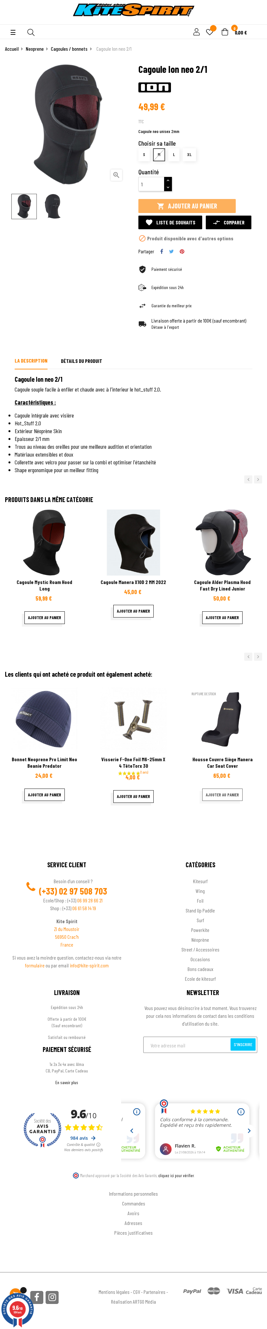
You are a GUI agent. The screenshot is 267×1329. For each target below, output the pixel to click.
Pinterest (182, 251)
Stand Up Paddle (200, 910)
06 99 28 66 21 (90, 900)
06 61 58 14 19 (84, 908)
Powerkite (200, 930)
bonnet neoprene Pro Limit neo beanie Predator (44, 762)
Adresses (133, 1223)
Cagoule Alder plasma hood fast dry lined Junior (222, 585)
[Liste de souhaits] (209, 33)
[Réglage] (195, 32)
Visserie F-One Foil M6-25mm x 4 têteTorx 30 (133, 762)
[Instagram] (52, 1297)
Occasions (200, 959)
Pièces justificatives (133, 1232)
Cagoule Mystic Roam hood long (44, 585)
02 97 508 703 (83, 891)
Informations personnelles (133, 1193)
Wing (200, 891)
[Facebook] (36, 1297)
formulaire (35, 965)
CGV (136, 1292)
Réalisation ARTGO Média (133, 1301)
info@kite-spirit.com (89, 965)
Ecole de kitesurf (200, 979)
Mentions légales (114, 1292)
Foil (200, 900)
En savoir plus (66, 1082)
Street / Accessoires (200, 949)
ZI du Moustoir (66, 929)
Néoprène (200, 940)
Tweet (171, 251)
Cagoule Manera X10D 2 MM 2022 (133, 582)
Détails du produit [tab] (81, 361)
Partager (161, 251)
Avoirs (133, 1213)
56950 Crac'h (67, 937)
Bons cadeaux (200, 969)
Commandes (133, 1203)
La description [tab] (31, 360)
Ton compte (133, 1183)
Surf (200, 920)
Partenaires (154, 1292)
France (67, 944)
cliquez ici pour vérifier (176, 1175)
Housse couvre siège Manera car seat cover (222, 762)
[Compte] (254, 20)
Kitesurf (200, 881)
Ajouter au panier (187, 206)
